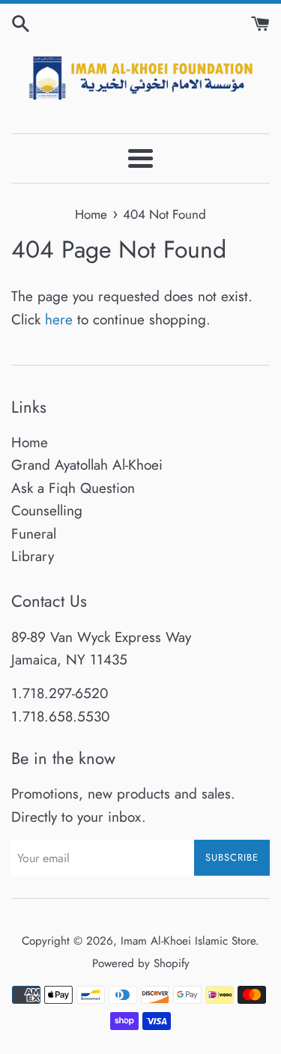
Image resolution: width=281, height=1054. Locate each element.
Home (29, 442)
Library (32, 556)
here (59, 319)
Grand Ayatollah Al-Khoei (87, 465)
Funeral (33, 534)
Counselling (46, 510)
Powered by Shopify (141, 963)
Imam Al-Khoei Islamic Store (188, 941)
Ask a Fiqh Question (73, 488)
